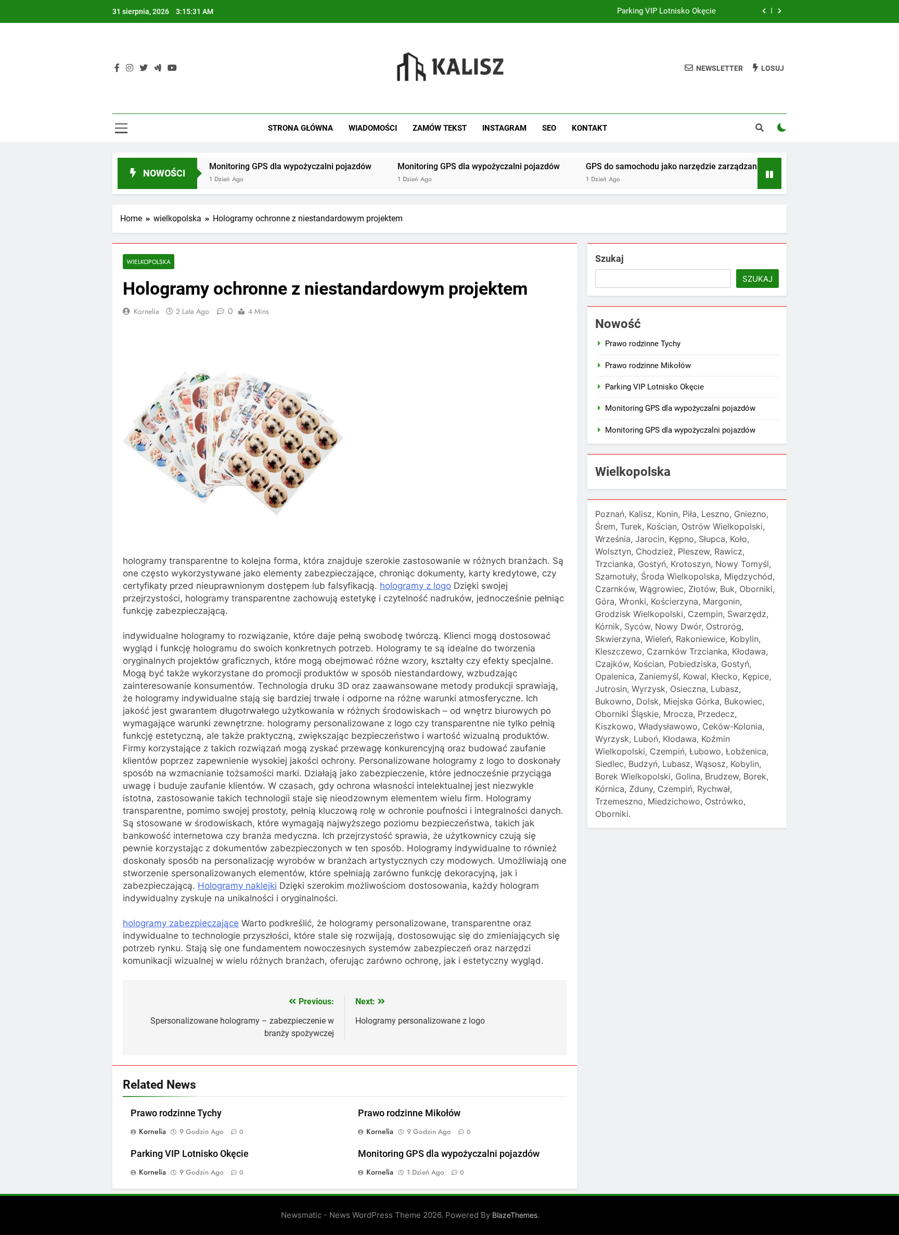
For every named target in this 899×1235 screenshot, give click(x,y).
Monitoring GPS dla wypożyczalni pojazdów (258, 166)
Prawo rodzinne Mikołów (409, 1113)
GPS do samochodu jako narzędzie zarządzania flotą (652, 166)
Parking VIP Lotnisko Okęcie (666, 11)
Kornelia (146, 311)
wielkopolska (148, 261)
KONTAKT (589, 128)
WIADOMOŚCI (373, 128)
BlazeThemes (514, 1215)
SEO (549, 128)
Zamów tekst (440, 128)
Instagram (504, 128)
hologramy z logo (415, 586)
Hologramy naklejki (237, 885)
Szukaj (609, 258)
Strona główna (300, 128)
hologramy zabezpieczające (181, 923)
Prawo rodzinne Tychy (176, 1113)
